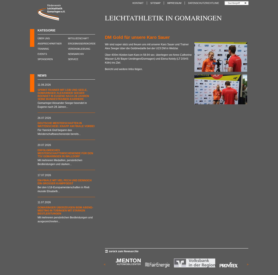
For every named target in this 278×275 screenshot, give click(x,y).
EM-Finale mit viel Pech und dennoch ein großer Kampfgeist (65, 182)
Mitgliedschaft (78, 38)
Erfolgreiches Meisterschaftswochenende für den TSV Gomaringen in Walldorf (65, 153)
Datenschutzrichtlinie (203, 3)
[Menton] (128, 264)
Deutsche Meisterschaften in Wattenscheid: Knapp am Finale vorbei (66, 125)
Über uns (44, 38)
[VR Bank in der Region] (194, 266)
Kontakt (138, 3)
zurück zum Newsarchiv (124, 251)
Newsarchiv (76, 54)
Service (73, 59)
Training (43, 48)
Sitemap (155, 3)
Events (42, 54)
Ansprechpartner (50, 43)
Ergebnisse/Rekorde (82, 43)
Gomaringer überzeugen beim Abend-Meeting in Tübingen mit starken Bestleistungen (65, 210)
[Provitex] (229, 270)
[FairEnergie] (157, 270)
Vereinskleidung (79, 48)
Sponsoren (45, 59)
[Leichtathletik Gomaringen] (51, 19)
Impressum (174, 3)
